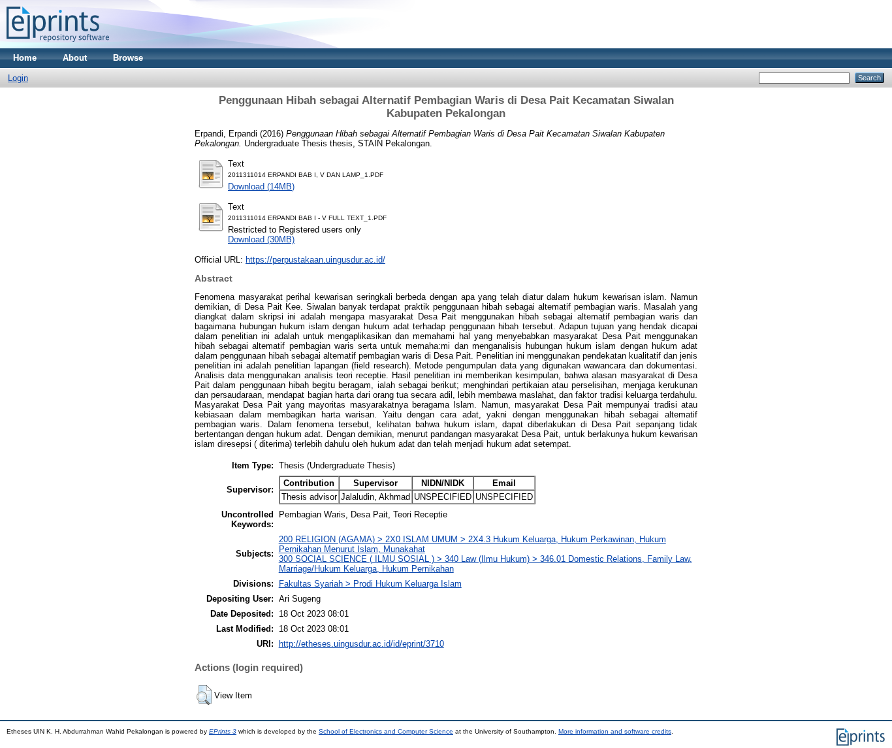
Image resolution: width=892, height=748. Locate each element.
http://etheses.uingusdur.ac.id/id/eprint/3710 (361, 644)
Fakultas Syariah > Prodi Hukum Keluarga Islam (370, 584)
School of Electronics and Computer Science (386, 731)
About (75, 58)
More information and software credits (614, 731)
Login (18, 78)
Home (25, 58)
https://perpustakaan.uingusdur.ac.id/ (315, 260)
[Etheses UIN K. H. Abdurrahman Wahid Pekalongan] (58, 45)
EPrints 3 (222, 731)
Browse (128, 58)
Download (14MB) (261, 186)
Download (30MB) (261, 239)
